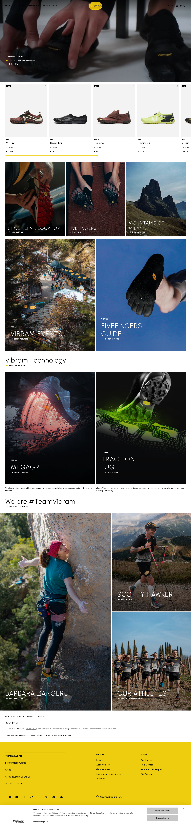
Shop (55, 5)
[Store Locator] (173, 5)
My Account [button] (147, 774)
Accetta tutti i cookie (162, 811)
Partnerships (34, 5)
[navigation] (31, 5)
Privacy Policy (31, 729)
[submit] (182, 723)
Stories (46, 5)
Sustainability (103, 764)
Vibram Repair (103, 769)
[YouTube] (16, 797)
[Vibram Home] (95, 6)
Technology (19, 5)
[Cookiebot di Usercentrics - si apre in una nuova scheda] (18, 821)
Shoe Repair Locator (17, 776)
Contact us (146, 760)
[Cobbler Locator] (177, 5)
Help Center (147, 764)
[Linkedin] (39, 797)
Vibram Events (13, 755)
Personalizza (161, 818)
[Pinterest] (46, 797)
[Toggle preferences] (184, 5)
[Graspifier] (70, 110)
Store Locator (13, 783)
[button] (110, 797)
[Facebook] (24, 797)
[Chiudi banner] (183, 808)
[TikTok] (31, 797)
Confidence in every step (108, 774)
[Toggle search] (169, 5)
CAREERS (100, 778)
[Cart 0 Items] (180, 6)
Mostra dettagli (39, 822)
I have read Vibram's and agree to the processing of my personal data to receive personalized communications (62, 729)
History (99, 760)
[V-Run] (26, 110)
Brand (8, 5)
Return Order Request (152, 769)
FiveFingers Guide (16, 762)
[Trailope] (114, 110)
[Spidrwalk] (158, 110)
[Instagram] (9, 797)
